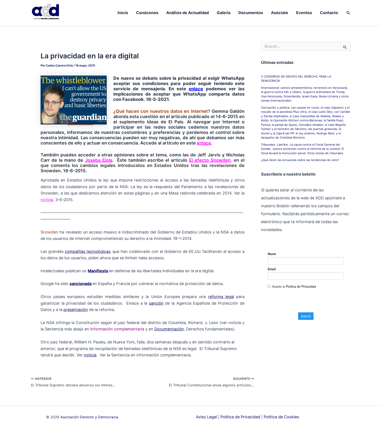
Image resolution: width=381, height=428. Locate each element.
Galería (223, 12)
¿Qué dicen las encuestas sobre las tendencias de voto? (300, 160)
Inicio (123, 12)
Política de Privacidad (240, 417)
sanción (156, 303)
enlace (196, 88)
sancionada (80, 283)
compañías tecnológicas (87, 251)
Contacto (329, 12)
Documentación (169, 329)
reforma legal (221, 296)
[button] (348, 13)
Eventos (304, 12)
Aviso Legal (206, 417)
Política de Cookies (281, 417)
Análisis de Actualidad (187, 12)
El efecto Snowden (210, 160)
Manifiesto (98, 271)
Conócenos (147, 12)
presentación (76, 309)
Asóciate (279, 12)
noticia (47, 199)
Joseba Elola (98, 160)
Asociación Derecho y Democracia (89, 417)
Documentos (250, 12)
